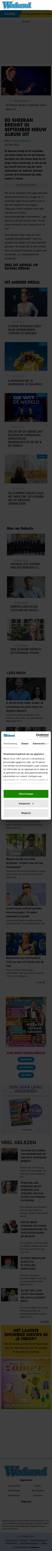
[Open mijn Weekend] (41, 4)
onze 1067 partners (20, 758)
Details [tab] (24, 743)
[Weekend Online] (16, 5)
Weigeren (26, 813)
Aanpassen (24, 803)
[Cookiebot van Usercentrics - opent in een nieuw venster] (37, 735)
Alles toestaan (26, 794)
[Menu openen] (35, 5)
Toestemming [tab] (10, 743)
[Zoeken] (47, 5)
